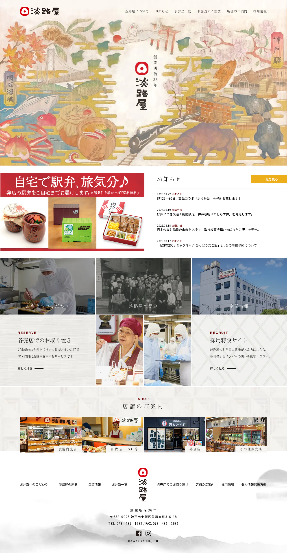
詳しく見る (25, 368)
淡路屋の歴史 (68, 484)
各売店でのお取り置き (172, 484)
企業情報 (94, 484)
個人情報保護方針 (253, 484)
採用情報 (260, 11)
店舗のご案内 (205, 484)
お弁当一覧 (182, 11)
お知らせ (161, 11)
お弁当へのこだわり (34, 484)
